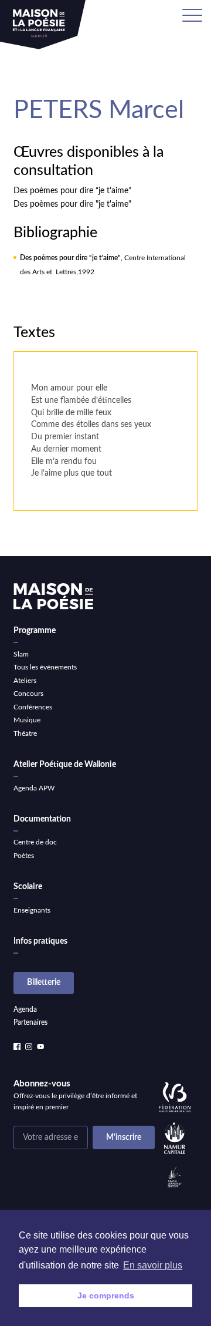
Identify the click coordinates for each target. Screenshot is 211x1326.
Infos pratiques (40, 941)
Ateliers (24, 680)
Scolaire (27, 887)
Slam (21, 654)
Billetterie (43, 982)
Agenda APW (34, 788)
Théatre (25, 733)
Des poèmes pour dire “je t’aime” (72, 191)
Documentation (42, 819)
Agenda (25, 1009)
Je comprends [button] (105, 1295)
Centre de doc (35, 842)
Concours (28, 693)
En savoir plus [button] (152, 1265)
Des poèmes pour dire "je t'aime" (72, 204)
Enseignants (31, 910)
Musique (26, 719)
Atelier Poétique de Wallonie (64, 764)
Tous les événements (45, 667)
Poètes (23, 855)
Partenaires (30, 1022)
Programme (34, 631)
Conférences (32, 707)
